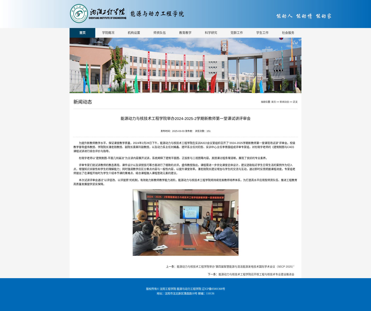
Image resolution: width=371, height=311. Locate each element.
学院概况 (108, 32)
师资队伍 (159, 32)
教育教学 (185, 32)
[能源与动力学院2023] (143, 22)
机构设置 (134, 32)
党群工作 (237, 32)
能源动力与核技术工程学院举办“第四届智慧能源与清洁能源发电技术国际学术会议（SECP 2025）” (235, 266)
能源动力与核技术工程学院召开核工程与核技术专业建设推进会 (256, 274)
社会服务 (288, 32)
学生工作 (262, 32)
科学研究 (211, 32)
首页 (82, 32)
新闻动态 (285, 102)
